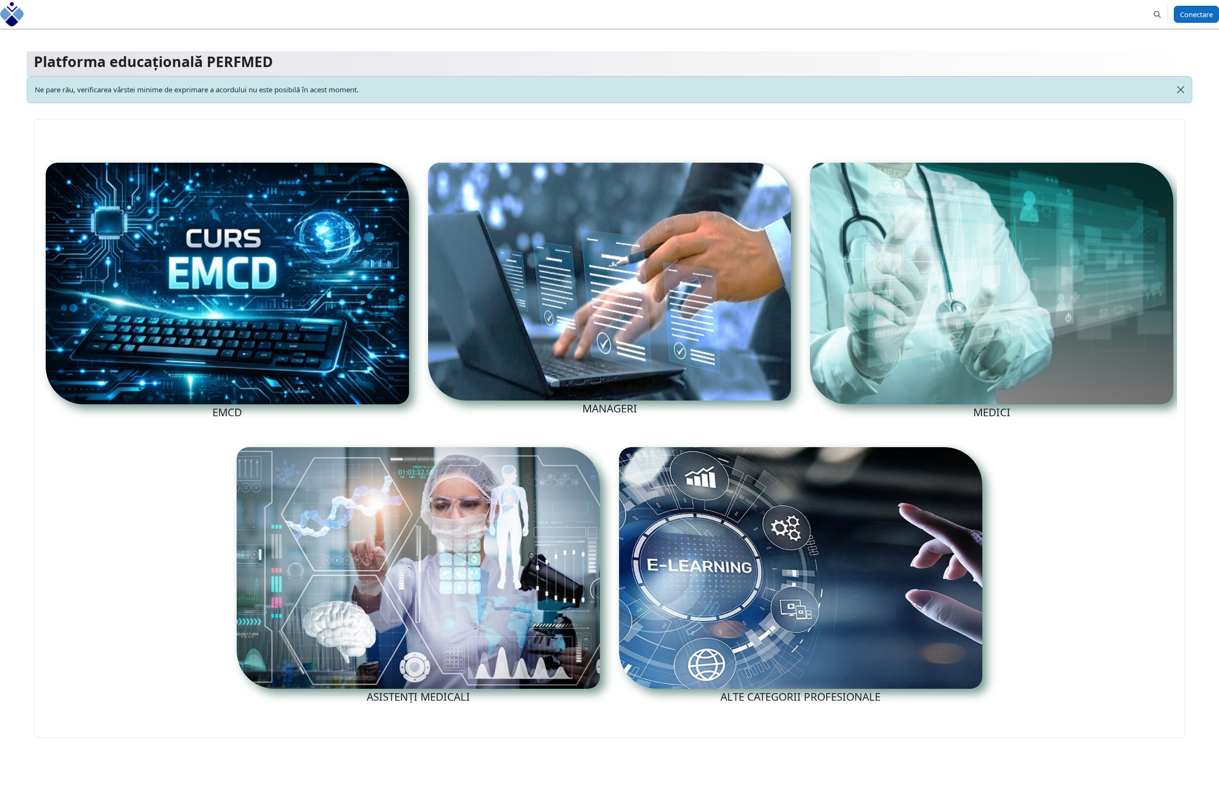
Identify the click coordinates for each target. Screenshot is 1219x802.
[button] (1157, 14)
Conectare (1196, 14)
